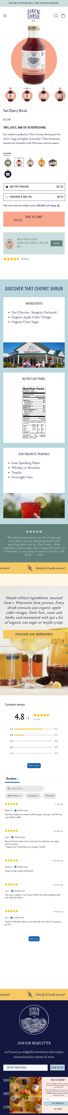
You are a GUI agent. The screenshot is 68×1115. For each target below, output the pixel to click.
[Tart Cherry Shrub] (10, 94)
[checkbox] (50, 796)
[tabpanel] (34, 865)
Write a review (34, 765)
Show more (34, 939)
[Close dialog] (65, 1079)
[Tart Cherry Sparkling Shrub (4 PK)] (9, 243)
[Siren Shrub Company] (34, 15)
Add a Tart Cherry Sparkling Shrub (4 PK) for (32, 243)
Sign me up (57, 1068)
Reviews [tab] (12, 779)
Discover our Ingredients (34, 634)
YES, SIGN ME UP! (50, 1104)
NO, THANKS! (50, 1109)
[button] (55, 15)
